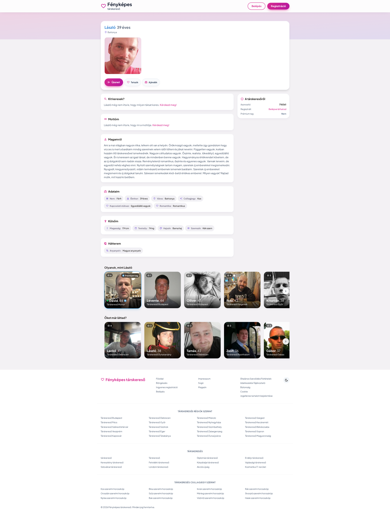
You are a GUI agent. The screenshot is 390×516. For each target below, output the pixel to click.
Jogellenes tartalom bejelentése (256, 395)
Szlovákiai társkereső (111, 466)
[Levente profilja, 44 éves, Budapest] (162, 290)
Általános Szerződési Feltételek (256, 378)
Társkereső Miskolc (206, 417)
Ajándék (151, 82)
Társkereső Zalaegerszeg (209, 431)
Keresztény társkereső (112, 462)
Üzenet (114, 82)
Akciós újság (203, 466)
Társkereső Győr (157, 422)
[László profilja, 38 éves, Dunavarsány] (162, 340)
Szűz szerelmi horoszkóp (161, 493)
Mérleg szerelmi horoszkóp (210, 493)
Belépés (256, 6)
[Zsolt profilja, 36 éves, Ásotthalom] (242, 340)
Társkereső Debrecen (160, 417)
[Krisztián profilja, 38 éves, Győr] (282, 290)
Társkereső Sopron (254, 431)
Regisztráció (278, 6)
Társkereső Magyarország (258, 435)
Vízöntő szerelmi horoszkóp (210, 498)
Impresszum (204, 378)
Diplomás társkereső (207, 457)
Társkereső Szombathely (209, 426)
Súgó (201, 383)
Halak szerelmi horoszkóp (257, 498)
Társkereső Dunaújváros (209, 435)
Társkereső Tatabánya (160, 435)
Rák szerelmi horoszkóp (257, 489)
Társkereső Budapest (111, 417)
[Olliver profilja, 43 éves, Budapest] (202, 290)
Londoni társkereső (158, 466)
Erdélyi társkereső (254, 457)
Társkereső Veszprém (111, 431)
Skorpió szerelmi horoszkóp (259, 493)
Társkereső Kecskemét (256, 422)
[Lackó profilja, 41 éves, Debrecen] (123, 340)
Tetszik (132, 82)
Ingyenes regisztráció (167, 387)
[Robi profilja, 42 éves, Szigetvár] (242, 290)
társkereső (106, 457)
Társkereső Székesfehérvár (114, 426)
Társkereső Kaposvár (111, 435)
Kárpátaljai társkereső (208, 462)
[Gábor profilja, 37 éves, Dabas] (282, 340)
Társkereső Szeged (254, 417)
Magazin (202, 387)
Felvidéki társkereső (159, 462)
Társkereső (154, 457)
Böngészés (161, 383)
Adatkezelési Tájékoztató (252, 383)
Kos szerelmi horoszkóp (112, 489)
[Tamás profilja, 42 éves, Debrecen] (202, 340)
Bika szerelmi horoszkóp (161, 489)
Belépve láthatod (277, 109)
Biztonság (245, 387)
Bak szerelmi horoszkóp (161, 498)
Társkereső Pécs (109, 422)
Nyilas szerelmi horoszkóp (113, 498)
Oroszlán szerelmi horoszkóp (115, 493)
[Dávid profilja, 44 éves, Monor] (122, 290)
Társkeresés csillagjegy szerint (195, 482)
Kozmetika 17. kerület (255, 466)
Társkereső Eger (157, 431)
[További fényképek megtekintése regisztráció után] (123, 55)
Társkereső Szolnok (158, 426)
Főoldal (160, 378)
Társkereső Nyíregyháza (209, 422)
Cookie (244, 391)
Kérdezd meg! (168, 104)
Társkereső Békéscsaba (257, 426)
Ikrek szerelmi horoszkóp (209, 489)
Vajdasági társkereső (255, 462)
